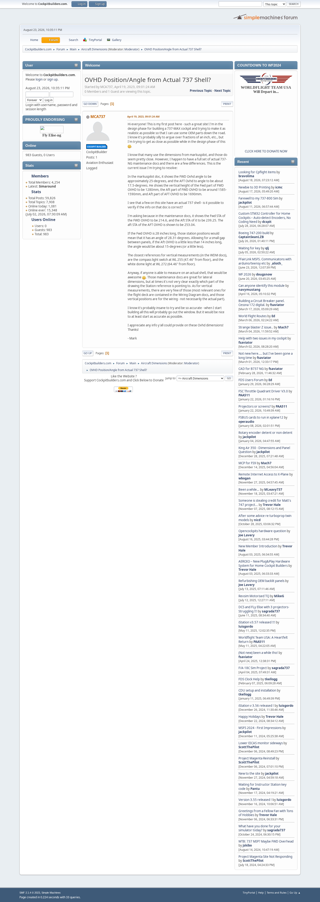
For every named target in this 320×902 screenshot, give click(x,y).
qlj (267, 248)
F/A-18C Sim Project (252, 668)
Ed (273, 316)
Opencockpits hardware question (262, 531)
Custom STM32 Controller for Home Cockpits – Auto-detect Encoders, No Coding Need (264, 217)
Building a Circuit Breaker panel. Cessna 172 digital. (261, 303)
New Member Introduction (257, 546)
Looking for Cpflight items (257, 172)
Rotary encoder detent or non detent (265, 433)
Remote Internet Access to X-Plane (263, 474)
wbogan (244, 478)
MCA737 (97, 116)
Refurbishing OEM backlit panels (261, 581)
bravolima (246, 176)
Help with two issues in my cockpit (262, 338)
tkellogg (271, 679)
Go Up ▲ (295, 892)
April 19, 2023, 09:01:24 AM (143, 116)
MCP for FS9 (247, 463)
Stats (29, 165)
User (29, 65)
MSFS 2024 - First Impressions (260, 728)
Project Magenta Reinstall (256, 758)
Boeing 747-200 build (253, 233)
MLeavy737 (273, 489)
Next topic (222, 90)
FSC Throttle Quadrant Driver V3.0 (263, 391)
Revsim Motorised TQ (253, 596)
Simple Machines (51, 892)
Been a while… (248, 489)
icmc (279, 187)
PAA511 (244, 395)
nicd (257, 520)
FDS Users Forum (251, 380)
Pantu (255, 789)
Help (261, 892)
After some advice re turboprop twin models (264, 518)
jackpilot (245, 202)
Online (30, 145)
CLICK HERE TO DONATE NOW (266, 151)
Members (40, 176)
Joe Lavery (246, 535)
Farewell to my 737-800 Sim (258, 198)
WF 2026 (244, 274)
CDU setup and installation (257, 690)
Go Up (88, 353)
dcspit (267, 222)
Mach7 (283, 327)
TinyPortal (249, 892)
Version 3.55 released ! (255, 800)
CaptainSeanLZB (251, 237)
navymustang (249, 289)
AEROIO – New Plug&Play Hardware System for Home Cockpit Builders (264, 563)
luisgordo (245, 626)
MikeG (279, 596)
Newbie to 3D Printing (254, 187)
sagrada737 (271, 611)
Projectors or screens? (254, 406)
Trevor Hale (272, 505)
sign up (52, 79)
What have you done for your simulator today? (259, 828)
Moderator (131, 49)
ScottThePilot (248, 747)
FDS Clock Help (249, 679)
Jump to (170, 378)
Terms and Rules (277, 892)
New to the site (249, 773)
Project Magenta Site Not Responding (265, 856)
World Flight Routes (252, 316)
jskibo (247, 845)
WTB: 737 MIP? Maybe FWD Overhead (266, 841)
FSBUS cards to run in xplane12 (260, 417)
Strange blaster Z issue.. (255, 327)
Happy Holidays (249, 716)
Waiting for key (249, 248)
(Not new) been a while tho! (258, 653)
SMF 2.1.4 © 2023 (29, 892)
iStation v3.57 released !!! (256, 622)
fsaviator (277, 305)
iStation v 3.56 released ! (256, 705)
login (39, 79)
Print (227, 104)
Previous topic (201, 90)
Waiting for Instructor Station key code (262, 786)
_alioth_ (276, 263)
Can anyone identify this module (261, 285)
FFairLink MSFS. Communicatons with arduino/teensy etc (264, 261)
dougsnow (264, 274)
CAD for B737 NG (251, 369)
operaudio (246, 422)
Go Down (90, 104)
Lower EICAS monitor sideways (260, 743)
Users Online (43, 219)
